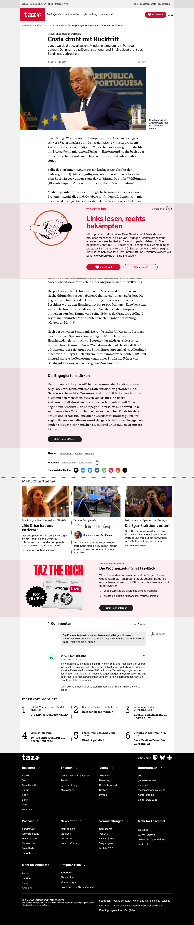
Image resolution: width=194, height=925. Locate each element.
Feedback (66, 872)
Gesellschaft (29, 785)
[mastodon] (155, 759)
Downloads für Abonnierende (77, 887)
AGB (143, 905)
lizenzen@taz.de (44, 905)
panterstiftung (146, 794)
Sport (25, 794)
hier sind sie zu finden (83, 641)
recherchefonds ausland (151, 790)
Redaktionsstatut (122, 900)
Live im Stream (107, 838)
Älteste (142, 624)
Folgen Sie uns (144, 757)
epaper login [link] (164, 4)
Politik (38, 25)
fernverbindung (30, 833)
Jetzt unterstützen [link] (64, 439)
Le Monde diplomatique (151, 839)
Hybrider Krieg (69, 785)
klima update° (29, 838)
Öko (24, 780)
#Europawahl (66, 453)
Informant (105, 905)
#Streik (78, 453)
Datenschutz (119, 905)
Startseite (27, 25)
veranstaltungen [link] (38, 4)
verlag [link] (25, 4)
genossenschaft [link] (148, 4)
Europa (48, 25)
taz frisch (66, 833)
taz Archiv (143, 844)
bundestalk (28, 829)
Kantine (26, 878)
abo (140, 775)
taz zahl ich (144, 785)
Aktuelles (104, 775)
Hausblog (104, 780)
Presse (103, 794)
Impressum (133, 905)
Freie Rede (28, 848)
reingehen (27, 853)
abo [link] (136, 4)
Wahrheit (27, 809)
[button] (170, 14)
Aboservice (67, 877)
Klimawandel (68, 790)
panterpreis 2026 (147, 799)
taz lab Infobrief (69, 843)
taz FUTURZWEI (147, 834)
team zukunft (68, 829)
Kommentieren (69, 462)
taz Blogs (143, 829)
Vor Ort (103, 833)
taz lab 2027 (106, 848)
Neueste (133, 624)
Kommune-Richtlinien (145, 900)
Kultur (25, 790)
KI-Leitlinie (164, 900)
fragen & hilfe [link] (61, 4)
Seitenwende (154, 905)
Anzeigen (27, 888)
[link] (64, 14)
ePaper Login (68, 882)
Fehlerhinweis (85, 462)
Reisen (26, 873)
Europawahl (61, 25)
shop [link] (50, 4)
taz (31, 757)
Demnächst (105, 829)
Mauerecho (28, 843)
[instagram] (169, 759)
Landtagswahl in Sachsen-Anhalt (75, 778)
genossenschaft (147, 780)
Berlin (25, 799)
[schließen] (169, 209)
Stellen (103, 790)
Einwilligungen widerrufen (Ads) (117, 910)
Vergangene (106, 843)
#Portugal (89, 453)
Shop (25, 883)
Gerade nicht (158, 208)
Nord (25, 804)
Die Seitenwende (108, 785)
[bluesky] (162, 759)
